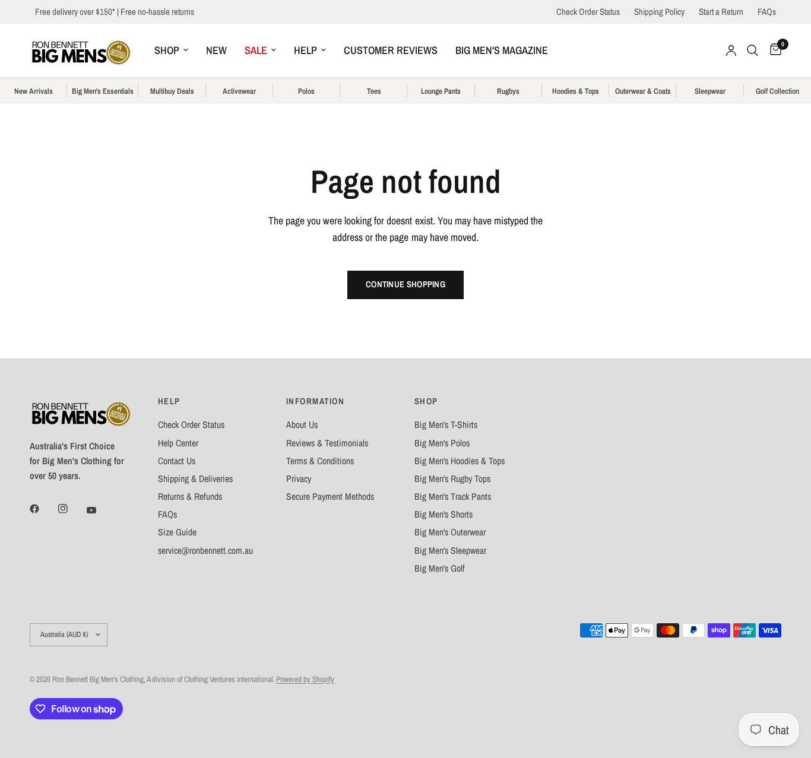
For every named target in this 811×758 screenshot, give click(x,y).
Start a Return (721, 11)
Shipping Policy (659, 11)
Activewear (239, 91)
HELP (305, 50)
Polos (306, 91)
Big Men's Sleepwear (450, 550)
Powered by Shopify (305, 679)
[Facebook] (43, 509)
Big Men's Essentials (103, 91)
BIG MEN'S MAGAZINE (501, 50)
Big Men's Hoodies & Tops (459, 461)
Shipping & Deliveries (195, 478)
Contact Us (176, 461)
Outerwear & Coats (643, 91)
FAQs (767, 11)
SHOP (166, 50)
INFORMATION (315, 401)
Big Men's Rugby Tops (452, 478)
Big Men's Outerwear (450, 532)
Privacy (298, 478)
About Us (302, 424)
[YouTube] (100, 510)
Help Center (178, 443)
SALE (256, 50)
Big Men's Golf (439, 568)
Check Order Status (588, 11)
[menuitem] (171, 50)
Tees (374, 91)
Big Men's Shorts (443, 514)
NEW (216, 50)
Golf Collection (777, 91)
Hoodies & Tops (575, 91)
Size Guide (177, 532)
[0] (772, 50)
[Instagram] (71, 509)
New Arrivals (33, 91)
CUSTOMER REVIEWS (391, 50)
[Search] (752, 50)
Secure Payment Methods (330, 496)
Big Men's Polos (442, 443)
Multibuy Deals (172, 91)
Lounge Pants (441, 91)
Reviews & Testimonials (327, 443)
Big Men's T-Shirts (445, 424)
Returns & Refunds (190, 496)
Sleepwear (710, 91)
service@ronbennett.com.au (205, 550)
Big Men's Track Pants (452, 496)
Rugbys (508, 91)
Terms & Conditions (320, 461)
